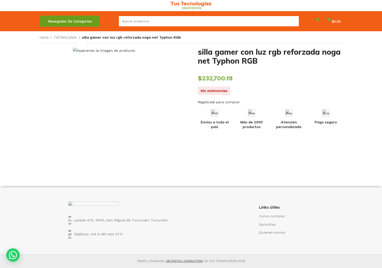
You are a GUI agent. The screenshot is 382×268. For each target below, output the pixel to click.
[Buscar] (109, 21)
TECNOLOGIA (65, 37)
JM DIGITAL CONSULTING (184, 261)
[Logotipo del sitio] (191, 5)
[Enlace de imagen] (93, 206)
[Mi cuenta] (305, 21)
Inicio (44, 37)
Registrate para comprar (219, 102)
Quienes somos (272, 232)
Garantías (267, 224)
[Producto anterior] (329, 38)
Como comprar (272, 216)
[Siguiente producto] (340, 38)
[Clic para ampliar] (81, 44)
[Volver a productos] (334, 38)
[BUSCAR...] (294, 21)
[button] (13, 255)
